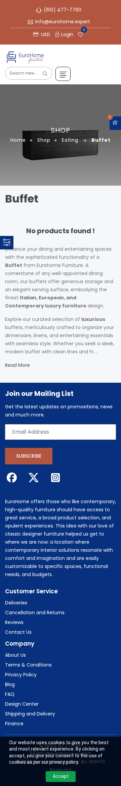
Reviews (14, 622)
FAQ (9, 694)
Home (18, 140)
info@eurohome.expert (62, 21)
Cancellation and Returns (35, 612)
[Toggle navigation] (63, 74)
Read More (17, 365)
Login (67, 34)
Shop (43, 140)
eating (71, 140)
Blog (10, 684)
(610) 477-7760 (62, 9)
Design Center (22, 704)
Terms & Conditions (28, 664)
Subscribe (28, 456)
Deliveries (16, 602)
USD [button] (45, 34)
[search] (45, 74)
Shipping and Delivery (30, 713)
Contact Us (18, 632)
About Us (15, 655)
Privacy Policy (21, 674)
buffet (101, 140)
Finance (14, 723)
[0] (115, 123)
